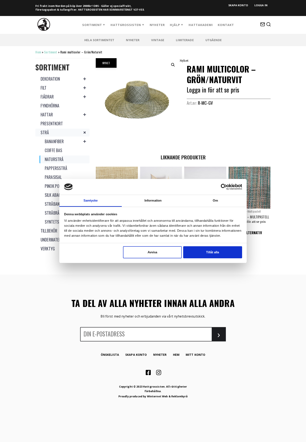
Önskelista (110, 355)
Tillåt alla (212, 252)
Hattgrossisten (126, 25)
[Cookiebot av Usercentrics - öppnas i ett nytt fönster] (224, 187)
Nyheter (157, 25)
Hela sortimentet (99, 40)
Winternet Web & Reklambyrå (167, 396)
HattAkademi (201, 25)
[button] (173, 65)
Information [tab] (153, 200)
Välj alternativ (249, 232)
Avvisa (152, 252)
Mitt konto (195, 355)
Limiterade (185, 40)
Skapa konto (238, 5)
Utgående (213, 40)
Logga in (260, 5)
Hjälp (175, 25)
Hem (38, 52)
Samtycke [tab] (90, 200)
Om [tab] (215, 200)
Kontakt (226, 25)
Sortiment (92, 25)
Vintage (157, 40)
